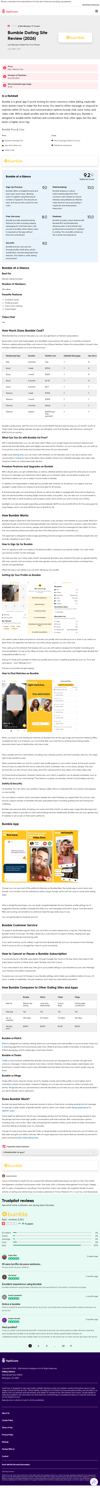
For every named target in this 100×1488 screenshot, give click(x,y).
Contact (5, 1456)
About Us (6, 1413)
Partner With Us (8, 1449)
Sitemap (5, 1442)
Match (5, 1043)
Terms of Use (7, 1427)
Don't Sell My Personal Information (16, 1464)
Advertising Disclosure (90, 5)
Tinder (5, 1060)
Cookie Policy (7, 1420)
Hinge (12, 1087)
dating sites (18, 454)
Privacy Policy (7, 1435)
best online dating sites (28, 1137)
